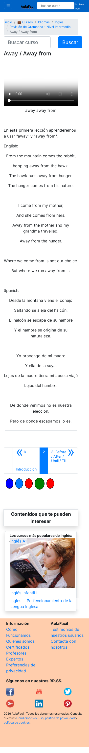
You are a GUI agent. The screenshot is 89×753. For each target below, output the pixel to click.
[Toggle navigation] (8, 5)
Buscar (70, 42)
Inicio (8, 22)
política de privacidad (60, 718)
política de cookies (17, 722)
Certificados (17, 647)
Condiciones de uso (30, 718)
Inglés (59, 22)
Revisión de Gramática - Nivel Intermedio (40, 27)
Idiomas (44, 22)
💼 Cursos (25, 22)
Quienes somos (20, 641)
